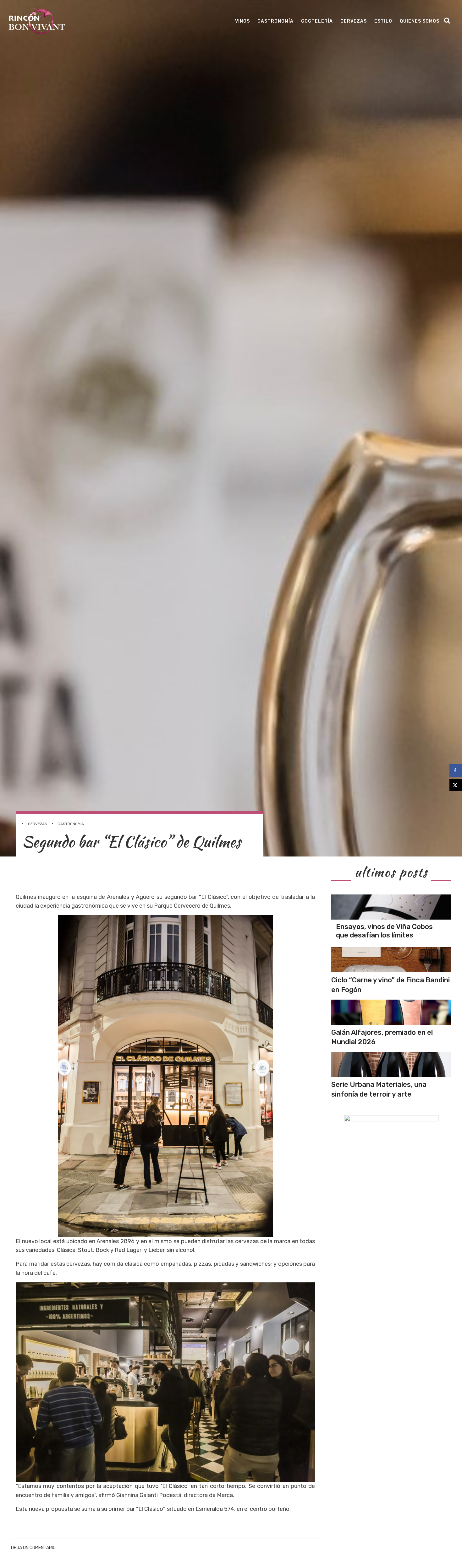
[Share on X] (455, 785)
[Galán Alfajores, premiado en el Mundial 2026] (391, 1012)
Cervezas (353, 21)
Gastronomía (275, 21)
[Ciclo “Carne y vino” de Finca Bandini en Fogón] (391, 959)
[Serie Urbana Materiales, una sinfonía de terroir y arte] (391, 1064)
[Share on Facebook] (455, 770)
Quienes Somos (419, 21)
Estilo (383, 21)
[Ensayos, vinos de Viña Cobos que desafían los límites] (391, 907)
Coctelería (317, 21)
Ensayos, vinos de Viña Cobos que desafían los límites (384, 930)
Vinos (242, 21)
